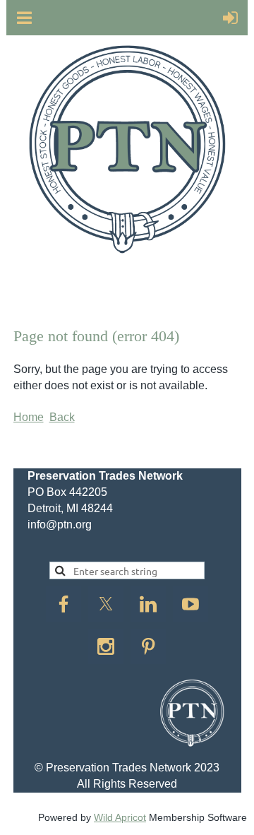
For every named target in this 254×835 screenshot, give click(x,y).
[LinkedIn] (148, 604)
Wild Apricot (120, 817)
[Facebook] (63, 604)
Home (28, 417)
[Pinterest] (148, 646)
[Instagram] (105, 646)
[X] (105, 604)
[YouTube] (190, 604)
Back (62, 417)
